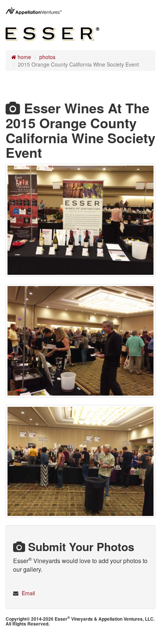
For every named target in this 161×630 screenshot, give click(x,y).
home (23, 57)
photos (47, 57)
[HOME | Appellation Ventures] (34, 11)
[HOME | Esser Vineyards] (52, 32)
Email (28, 593)
